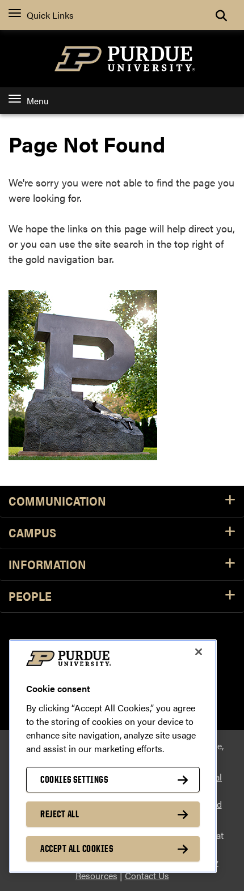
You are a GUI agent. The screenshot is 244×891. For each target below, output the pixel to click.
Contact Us (147, 875)
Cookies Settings (74, 779)
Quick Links (50, 15)
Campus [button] (32, 533)
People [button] (30, 596)
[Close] (198, 651)
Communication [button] (57, 501)
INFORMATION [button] (47, 565)
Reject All (59, 814)
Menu (37, 100)
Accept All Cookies (76, 848)
